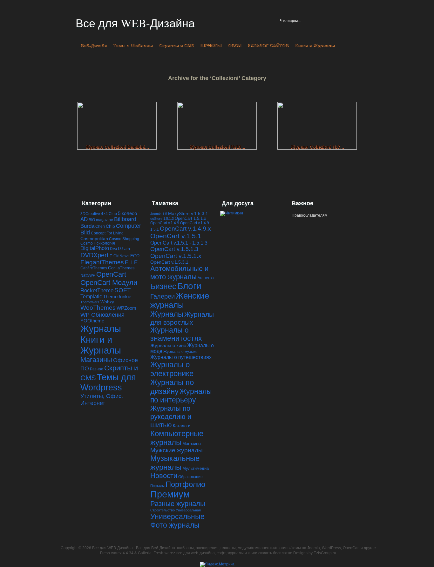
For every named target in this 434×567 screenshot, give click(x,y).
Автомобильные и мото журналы (179, 273)
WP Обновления (102, 314)
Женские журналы (179, 300)
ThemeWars (89, 302)
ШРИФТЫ (210, 45)
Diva (113, 249)
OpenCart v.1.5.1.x (175, 256)
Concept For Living (107, 233)
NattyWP (87, 275)
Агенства (206, 278)
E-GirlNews (119, 256)
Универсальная (188, 510)
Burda (87, 226)
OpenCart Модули (108, 283)
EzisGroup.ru (325, 553)
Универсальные (177, 516)
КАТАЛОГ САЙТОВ (268, 45)
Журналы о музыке (180, 351)
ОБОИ (234, 45)
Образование (190, 477)
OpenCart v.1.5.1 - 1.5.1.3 (178, 243)
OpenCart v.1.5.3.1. (170, 262)
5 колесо (127, 213)
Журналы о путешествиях (181, 357)
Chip (110, 226)
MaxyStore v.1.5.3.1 (188, 213)
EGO (134, 255)
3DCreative (90, 214)
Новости (163, 476)
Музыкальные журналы (175, 462)
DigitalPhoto (94, 248)
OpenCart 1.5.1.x (190, 218)
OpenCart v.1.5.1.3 (174, 249)
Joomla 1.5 (158, 214)
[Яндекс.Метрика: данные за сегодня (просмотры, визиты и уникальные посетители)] (217, 564)
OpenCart (111, 274)
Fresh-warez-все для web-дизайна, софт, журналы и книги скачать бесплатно (222, 553)
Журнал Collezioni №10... (217, 146)
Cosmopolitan (94, 238)
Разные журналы (177, 504)
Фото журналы (175, 525)
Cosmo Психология (97, 243)
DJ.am (124, 248)
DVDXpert (94, 255)
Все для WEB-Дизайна (135, 23)
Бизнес (163, 286)
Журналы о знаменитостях (176, 334)
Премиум (170, 494)
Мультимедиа (195, 468)
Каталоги (181, 425)
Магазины (96, 360)
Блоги (189, 286)
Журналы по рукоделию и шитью (170, 416)
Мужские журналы (176, 450)
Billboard (125, 219)
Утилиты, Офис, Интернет (101, 399)
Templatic (91, 296)
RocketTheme (96, 290)
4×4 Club (109, 214)
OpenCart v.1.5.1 (175, 236)
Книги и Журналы (315, 45)
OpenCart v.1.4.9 (164, 223)
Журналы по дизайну (172, 386)
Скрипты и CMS (176, 45)
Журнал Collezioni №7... (317, 146)
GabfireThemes (93, 268)
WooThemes (98, 307)
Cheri (100, 226)
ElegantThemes (102, 262)
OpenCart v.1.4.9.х (185, 228)
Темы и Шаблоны (133, 45)
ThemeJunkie (117, 296)
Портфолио (185, 484)
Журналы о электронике (171, 369)
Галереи (162, 296)
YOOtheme (92, 320)
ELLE (131, 263)
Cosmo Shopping (124, 239)
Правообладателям (309, 215)
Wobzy (107, 302)
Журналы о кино (168, 345)
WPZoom (126, 308)
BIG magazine (101, 220)
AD (84, 219)
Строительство (162, 510)
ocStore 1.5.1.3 (162, 218)
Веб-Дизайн (93, 45)
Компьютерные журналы (176, 438)
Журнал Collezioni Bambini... (117, 146)
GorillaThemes (121, 268)
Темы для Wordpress (108, 382)
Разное (96, 369)
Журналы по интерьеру (181, 395)
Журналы (100, 328)
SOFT (122, 290)
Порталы (157, 486)
